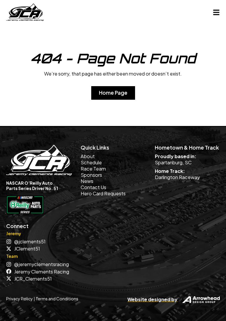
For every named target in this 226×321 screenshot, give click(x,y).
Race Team (93, 169)
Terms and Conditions (57, 298)
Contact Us (93, 187)
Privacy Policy (19, 298)
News (87, 181)
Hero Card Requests (103, 193)
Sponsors (91, 175)
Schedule (91, 162)
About (88, 156)
